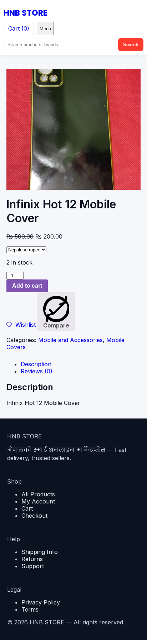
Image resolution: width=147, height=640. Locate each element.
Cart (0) (18, 28)
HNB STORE (25, 12)
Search (130, 44)
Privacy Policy (40, 602)
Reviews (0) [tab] (36, 371)
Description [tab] (36, 364)
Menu (45, 28)
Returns (32, 558)
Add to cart (27, 286)
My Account (38, 501)
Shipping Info (39, 551)
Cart (27, 508)
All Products (38, 494)
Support (32, 566)
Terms (30, 609)
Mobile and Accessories (70, 339)
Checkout (34, 515)
